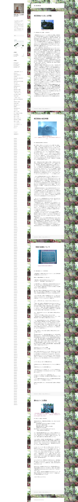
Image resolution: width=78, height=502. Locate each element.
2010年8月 (15, 346)
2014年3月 (15, 286)
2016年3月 (15, 266)
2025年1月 (15, 167)
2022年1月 (15, 226)
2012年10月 (15, 310)
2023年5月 (15, 200)
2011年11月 (15, 328)
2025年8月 (15, 156)
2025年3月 (15, 164)
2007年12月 (15, 385)
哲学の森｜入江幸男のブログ (19, 15)
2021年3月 (15, 242)
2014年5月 (15, 282)
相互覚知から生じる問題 (43, 16)
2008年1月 (15, 383)
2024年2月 (15, 185)
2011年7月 (15, 334)
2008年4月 (15, 378)
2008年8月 (15, 373)
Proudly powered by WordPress (39, 499)
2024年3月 (15, 183)
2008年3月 (15, 380)
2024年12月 (15, 169)
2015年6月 (15, 273)
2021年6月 (15, 237)
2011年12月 (15, 326)
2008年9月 (15, 372)
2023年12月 (15, 188)
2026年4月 (15, 143)
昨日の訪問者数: (16, 65)
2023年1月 (15, 206)
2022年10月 (15, 211)
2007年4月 (15, 398)
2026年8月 (15, 138)
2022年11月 (15, 209)
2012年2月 (15, 323)
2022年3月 (15, 222)
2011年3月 (15, 341)
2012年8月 (15, 313)
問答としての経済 (16, 121)
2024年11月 (15, 170)
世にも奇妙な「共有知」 (17, 94)
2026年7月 (15, 140)
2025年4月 (15, 162)
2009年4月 (15, 360)
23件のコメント (48, 108)
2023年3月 (15, 203)
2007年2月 (15, 401)
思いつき (15, 127)
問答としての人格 (16, 111)
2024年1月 (15, 187)
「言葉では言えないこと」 (18, 92)
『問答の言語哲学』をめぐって (18, 71)
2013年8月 (15, 295)
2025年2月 (15, 166)
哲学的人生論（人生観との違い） (19, 78)
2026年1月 (15, 148)
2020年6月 (15, 256)
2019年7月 (15, 263)
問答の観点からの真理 (17, 91)
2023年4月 (15, 201)
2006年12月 (15, 404)
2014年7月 (15, 279)
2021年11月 (15, 229)
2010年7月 (15, 347)
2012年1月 (15, 325)
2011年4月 (15, 339)
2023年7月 (15, 196)
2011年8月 (15, 333)
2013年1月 (15, 305)
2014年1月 (15, 289)
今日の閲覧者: (16, 63)
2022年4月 (15, 221)
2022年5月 (15, 219)
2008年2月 (15, 381)
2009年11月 (15, 355)
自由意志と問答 (16, 103)
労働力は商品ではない (17, 108)
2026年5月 (15, 141)
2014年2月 (15, 287)
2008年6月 (15, 375)
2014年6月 (15, 281)
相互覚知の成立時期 (41, 118)
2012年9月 (15, 312)
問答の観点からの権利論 (17, 119)
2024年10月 (15, 172)
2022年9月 (15, 213)
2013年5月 (15, 300)
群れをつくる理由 (40, 400)
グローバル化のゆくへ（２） (18, 124)
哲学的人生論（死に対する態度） (19, 81)
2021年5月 (15, 239)
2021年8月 (15, 234)
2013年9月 (15, 294)
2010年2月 (15, 352)
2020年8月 (15, 253)
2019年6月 (15, 265)
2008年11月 (15, 368)
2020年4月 (15, 260)
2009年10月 (15, 357)
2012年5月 (15, 318)
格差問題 (15, 106)
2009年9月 (15, 359)
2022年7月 (15, 216)
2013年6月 (15, 299)
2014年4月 (15, 284)
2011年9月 (15, 331)
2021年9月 (15, 232)
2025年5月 (15, 161)
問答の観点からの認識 (17, 89)
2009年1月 (15, 365)
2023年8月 (15, 195)
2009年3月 (15, 362)
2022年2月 (15, 224)
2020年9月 (15, 252)
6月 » (22, 47)
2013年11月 (15, 292)
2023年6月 (15, 198)
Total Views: (16, 66)
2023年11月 (15, 190)
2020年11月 (15, 248)
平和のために (16, 126)
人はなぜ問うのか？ (17, 84)
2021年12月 (15, 227)
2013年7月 (15, 297)
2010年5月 (15, 349)
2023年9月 (15, 193)
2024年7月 (15, 177)
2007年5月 (15, 396)
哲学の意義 (15, 79)
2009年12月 (15, 354)
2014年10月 (15, 276)
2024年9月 (15, 174)
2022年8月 (15, 214)
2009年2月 (15, 364)
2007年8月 (15, 391)
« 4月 (16, 47)
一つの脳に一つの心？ (17, 97)
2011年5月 (15, 338)
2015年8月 (15, 269)
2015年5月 (15, 274)
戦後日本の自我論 (16, 114)
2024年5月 (15, 180)
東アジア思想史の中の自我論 (18, 113)
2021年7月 (15, 235)
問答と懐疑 (15, 87)
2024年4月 (15, 182)
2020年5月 (15, 258)
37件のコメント (48, 492)
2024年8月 (15, 175)
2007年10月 (15, 388)
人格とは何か (16, 109)
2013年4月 (15, 302)
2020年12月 (15, 247)
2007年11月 (15, 386)
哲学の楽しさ (16, 73)
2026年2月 (15, 146)
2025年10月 (15, 153)
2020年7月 (15, 255)
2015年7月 (15, 271)
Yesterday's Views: (17, 64)
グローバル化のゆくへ (17, 122)
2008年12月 (15, 367)
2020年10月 (15, 250)
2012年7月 (15, 315)
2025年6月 (15, 159)
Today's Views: (16, 62)
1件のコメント (48, 237)
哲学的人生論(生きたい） (17, 74)
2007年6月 (15, 394)
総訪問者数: (15, 67)
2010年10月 (15, 344)
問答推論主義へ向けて (17, 86)
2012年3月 (15, 321)
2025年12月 (15, 149)
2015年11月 (15, 268)
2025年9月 (15, 154)
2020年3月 (15, 261)
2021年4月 (15, 240)
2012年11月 (15, 308)
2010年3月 (15, 351)
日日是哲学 (15, 76)
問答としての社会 (16, 116)
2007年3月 (15, 399)
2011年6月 (15, 336)
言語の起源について (42, 247)
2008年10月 (15, 370)
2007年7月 (15, 393)
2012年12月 (15, 307)
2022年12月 (15, 208)
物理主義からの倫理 (17, 101)
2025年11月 (15, 151)
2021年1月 (15, 245)
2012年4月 (15, 320)
